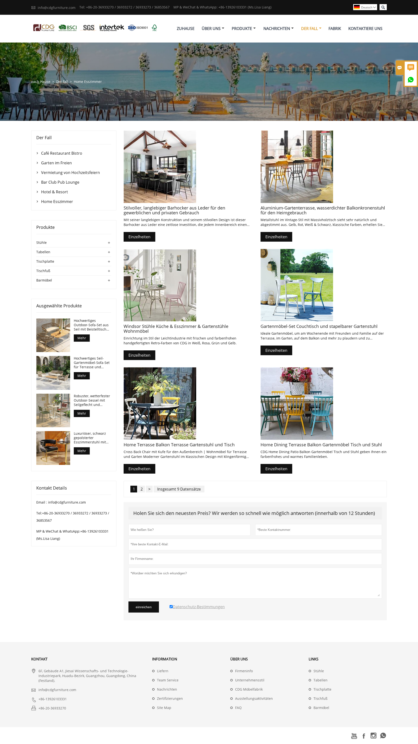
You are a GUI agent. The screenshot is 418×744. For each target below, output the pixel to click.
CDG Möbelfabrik (249, 689)
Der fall (62, 81)
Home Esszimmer (57, 201)
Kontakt (39, 659)
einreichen (144, 607)
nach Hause (40, 81)
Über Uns (211, 28)
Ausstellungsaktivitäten (254, 698)
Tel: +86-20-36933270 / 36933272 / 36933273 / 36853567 (124, 7)
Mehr (81, 338)
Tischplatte (45, 261)
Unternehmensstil (249, 680)
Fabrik (334, 28)
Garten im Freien (56, 162)
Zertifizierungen (170, 698)
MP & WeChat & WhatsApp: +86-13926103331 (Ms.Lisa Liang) (222, 7)
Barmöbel (44, 280)
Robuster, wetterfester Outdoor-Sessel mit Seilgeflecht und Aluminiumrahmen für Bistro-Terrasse (92, 400)
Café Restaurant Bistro (61, 153)
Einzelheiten (139, 236)
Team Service (168, 680)
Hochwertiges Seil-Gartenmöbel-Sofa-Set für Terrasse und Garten (92, 362)
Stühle (41, 242)
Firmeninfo (244, 671)
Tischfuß (43, 270)
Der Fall (309, 28)
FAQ (238, 707)
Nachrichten (276, 28)
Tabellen (43, 252)
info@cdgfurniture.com (56, 7)
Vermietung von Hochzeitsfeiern (70, 172)
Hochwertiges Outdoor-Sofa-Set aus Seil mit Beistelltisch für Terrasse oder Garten (91, 325)
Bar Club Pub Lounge (60, 182)
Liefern (162, 671)
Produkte (242, 28)
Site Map (164, 707)
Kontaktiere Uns (365, 28)
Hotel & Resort (54, 191)
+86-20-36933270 (52, 708)
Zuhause (185, 28)
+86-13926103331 (52, 699)
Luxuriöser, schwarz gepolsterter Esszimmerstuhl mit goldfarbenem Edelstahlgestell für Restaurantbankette (90, 437)
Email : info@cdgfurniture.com (61, 502)
